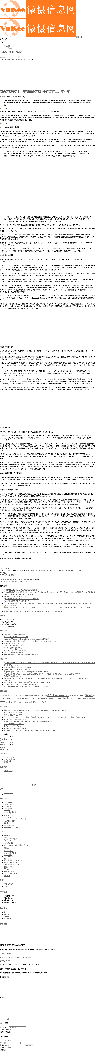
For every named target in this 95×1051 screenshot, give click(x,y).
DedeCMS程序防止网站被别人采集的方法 (13, 581)
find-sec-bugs (8, 808)
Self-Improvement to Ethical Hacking (15, 819)
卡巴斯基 (4, 698)
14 (12, 741)
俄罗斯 (50, 695)
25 (6, 745)
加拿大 (77, 695)
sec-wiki (6, 815)
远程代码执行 (17, 702)
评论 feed (7, 916)
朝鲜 (48, 698)
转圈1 (5, 886)
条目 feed (7, 914)
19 (8, 743)
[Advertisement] (47, 74)
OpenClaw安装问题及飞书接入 (13, 648)
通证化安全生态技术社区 (12, 827)
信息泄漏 (58, 696)
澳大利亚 (60, 698)
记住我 (8, 1032)
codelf (5, 837)
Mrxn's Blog (7, 810)
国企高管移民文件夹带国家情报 (51, 611)
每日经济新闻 (8, 558)
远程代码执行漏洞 (26, 702)
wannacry (36, 695)
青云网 (34, 785)
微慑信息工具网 (9, 871)
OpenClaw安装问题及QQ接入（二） (15, 650)
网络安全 (73, 698)
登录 (5, 912)
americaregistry (8, 793)
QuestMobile (7, 761)
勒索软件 (89, 695)
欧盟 (56, 698)
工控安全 (17, 698)
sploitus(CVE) (8, 762)
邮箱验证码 (3, 1045)
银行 (35, 702)
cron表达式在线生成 (10, 839)
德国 (26, 698)
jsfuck (5, 847)
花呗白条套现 (10, 575)
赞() (2, 568)
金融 (32, 702)
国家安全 (9, 698)
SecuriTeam (7, 817)
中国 (41, 696)
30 (3, 747)
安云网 (6, 823)
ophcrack (6, 848)
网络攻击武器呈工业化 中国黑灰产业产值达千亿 (21, 590)
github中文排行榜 (9, 759)
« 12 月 (2, 749)
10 (4, 741)
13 (10, 741)
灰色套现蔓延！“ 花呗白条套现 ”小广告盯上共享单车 (35, 91)
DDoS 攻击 (11, 695)
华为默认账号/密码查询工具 (13, 860)
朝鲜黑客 (52, 698)
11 (6, 741)
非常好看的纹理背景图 (11, 873)
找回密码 (19, 52)
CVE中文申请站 (9, 805)
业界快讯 (27, 59)
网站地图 (28, 957)
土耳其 (13, 698)
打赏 (7, 568)
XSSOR (6, 858)
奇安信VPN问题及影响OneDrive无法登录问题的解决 (21, 654)
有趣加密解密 (8, 884)
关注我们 (7, 46)
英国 (8, 702)
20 (10, 743)
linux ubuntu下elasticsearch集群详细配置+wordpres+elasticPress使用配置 (26, 639)
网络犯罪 (85, 698)
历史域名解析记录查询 (11, 862)
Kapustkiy (22, 695)
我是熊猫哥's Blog (9, 825)
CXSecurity (7, 806)
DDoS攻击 (5, 695)
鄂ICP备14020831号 (6, 961)
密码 (7, 1029)
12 (8, 741)
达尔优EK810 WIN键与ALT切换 (15, 596)
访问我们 (3, 953)
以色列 (45, 695)
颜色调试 (7, 876)
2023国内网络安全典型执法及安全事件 (17, 601)
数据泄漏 (38, 698)
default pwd (7, 841)
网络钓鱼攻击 (92, 698)
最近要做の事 (34, 599)
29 (1, 747)
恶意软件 (31, 698)
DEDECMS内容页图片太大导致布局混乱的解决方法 (17, 579)
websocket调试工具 (10, 853)
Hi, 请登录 (3, 52)
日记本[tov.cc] (8, 771)
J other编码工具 (9, 843)
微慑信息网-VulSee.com (14, 59)
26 (8, 745)
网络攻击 (80, 698)
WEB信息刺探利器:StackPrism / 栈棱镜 (16, 637)
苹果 (11, 702)
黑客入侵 (43, 702)
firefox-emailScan (9, 757)
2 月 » (7, 749)
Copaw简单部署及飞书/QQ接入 (14, 645)
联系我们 (10, 953)
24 (4, 745)
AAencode (7, 835)
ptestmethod (7, 814)
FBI (15, 695)
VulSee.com (29, 696)
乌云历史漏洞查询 (10, 821)
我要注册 (11, 52)
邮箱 (1, 1043)
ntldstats (6, 794)
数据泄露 (44, 698)
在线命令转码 (8, 867)
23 (3, 745)
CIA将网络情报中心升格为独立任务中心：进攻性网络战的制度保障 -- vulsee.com (30, 641)
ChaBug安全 (8, 802)
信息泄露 (65, 696)
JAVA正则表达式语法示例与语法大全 (16, 845)
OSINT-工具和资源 (10, 812)
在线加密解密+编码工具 (11, 865)
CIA (1, 695)
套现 (59, 115)
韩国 (39, 702)
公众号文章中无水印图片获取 (13, 652)
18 (6, 743)
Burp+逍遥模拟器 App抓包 (12, 643)
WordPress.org (8, 918)
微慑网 (9, 48)
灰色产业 (3, 575)
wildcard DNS (8, 855)
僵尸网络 (73, 696)
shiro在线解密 (8, 851)
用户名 (2, 1040)
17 (4, 743)
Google (17, 695)
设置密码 (3, 1047)
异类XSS (6, 869)
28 (12, 745)
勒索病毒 (82, 695)
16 (3, 743)
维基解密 (66, 698)
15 (1, 743)
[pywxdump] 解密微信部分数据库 (14, 634)
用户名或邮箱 (4, 1027)
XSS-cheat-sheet (8, 856)
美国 (2, 701)
